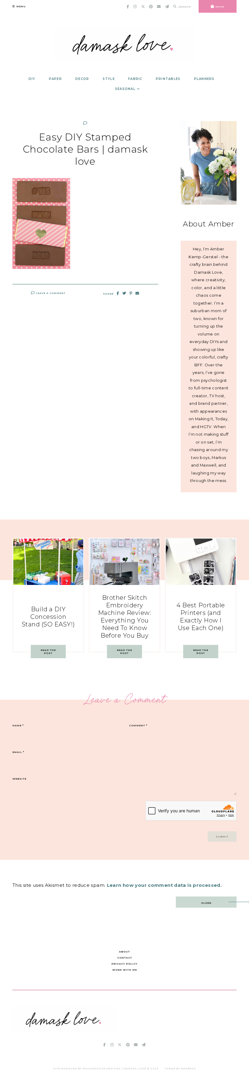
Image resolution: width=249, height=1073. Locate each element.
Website (19, 778)
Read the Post (48, 652)
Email (18, 752)
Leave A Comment (50, 293)
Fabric (135, 79)
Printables (168, 79)
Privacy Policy (124, 963)
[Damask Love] (64, 1030)
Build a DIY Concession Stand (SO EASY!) (48, 617)
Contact (124, 957)
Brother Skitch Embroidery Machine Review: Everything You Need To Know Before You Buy (124, 616)
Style (109, 79)
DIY (32, 79)
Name (18, 725)
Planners (204, 79)
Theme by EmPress (180, 1068)
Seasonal (125, 89)
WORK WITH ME (124, 969)
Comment (138, 725)
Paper (55, 79)
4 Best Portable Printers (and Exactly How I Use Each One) (200, 617)
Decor (82, 79)
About (124, 951)
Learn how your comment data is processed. (164, 885)
